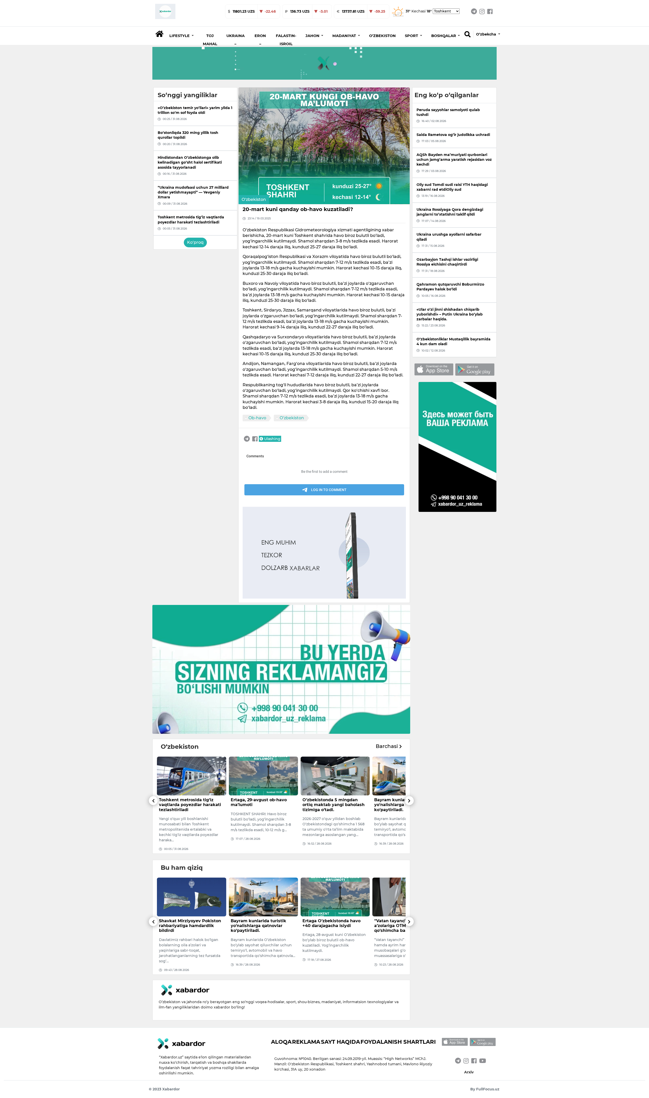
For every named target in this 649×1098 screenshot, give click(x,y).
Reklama (306, 1041)
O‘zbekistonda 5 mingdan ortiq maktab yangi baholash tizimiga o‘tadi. (262, 804)
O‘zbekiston (382, 35)
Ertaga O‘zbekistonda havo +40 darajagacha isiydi (260, 923)
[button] (181, 35)
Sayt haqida (340, 1041)
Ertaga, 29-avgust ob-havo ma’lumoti (187, 802)
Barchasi (387, 746)
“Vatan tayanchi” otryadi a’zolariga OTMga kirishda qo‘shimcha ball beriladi (330, 925)
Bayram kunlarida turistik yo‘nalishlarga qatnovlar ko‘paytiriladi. (330, 804)
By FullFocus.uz (484, 1089)
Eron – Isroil (260, 43)
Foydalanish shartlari (398, 1041)
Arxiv (469, 1072)
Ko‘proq (195, 242)
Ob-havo (257, 417)
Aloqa (281, 1041)
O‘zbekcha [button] (486, 34)
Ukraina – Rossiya (235, 43)
